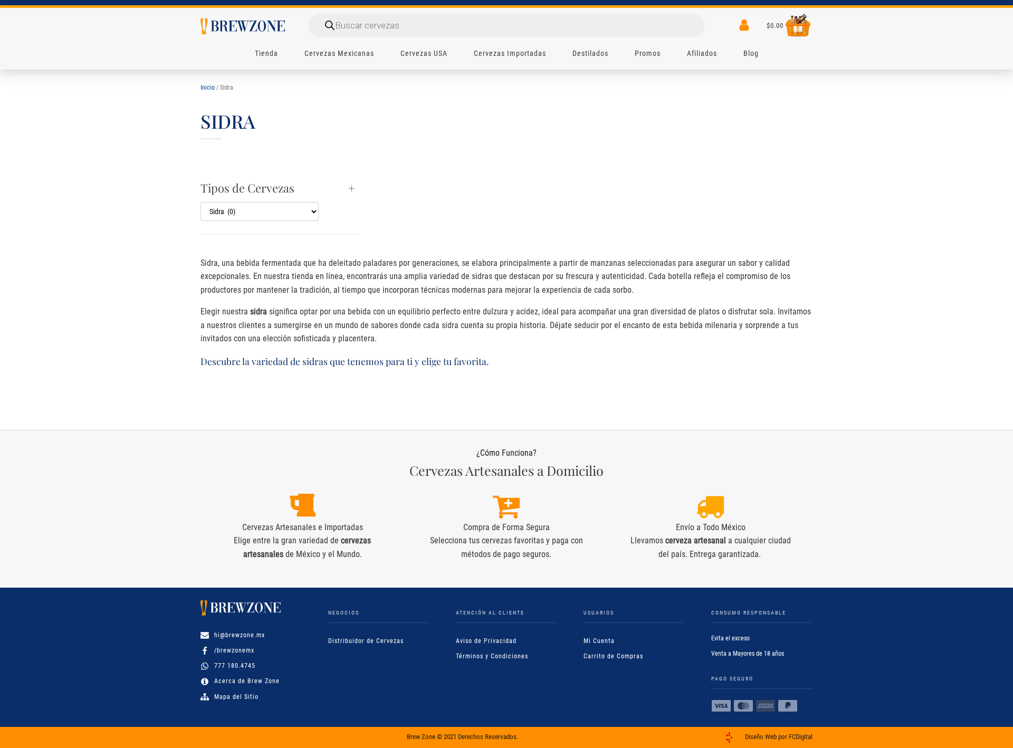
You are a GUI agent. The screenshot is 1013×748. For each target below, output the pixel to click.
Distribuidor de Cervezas (366, 641)
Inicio (207, 87)
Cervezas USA (423, 53)
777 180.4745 (234, 665)
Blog (751, 53)
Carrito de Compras (613, 656)
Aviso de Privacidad (486, 641)
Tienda (266, 53)
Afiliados (702, 53)
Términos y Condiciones (492, 656)
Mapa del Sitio (236, 697)
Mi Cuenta (599, 641)
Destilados (590, 53)
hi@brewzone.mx (239, 635)
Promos (648, 53)
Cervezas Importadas (510, 53)
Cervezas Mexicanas (339, 53)
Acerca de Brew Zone (247, 681)
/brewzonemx (234, 650)
